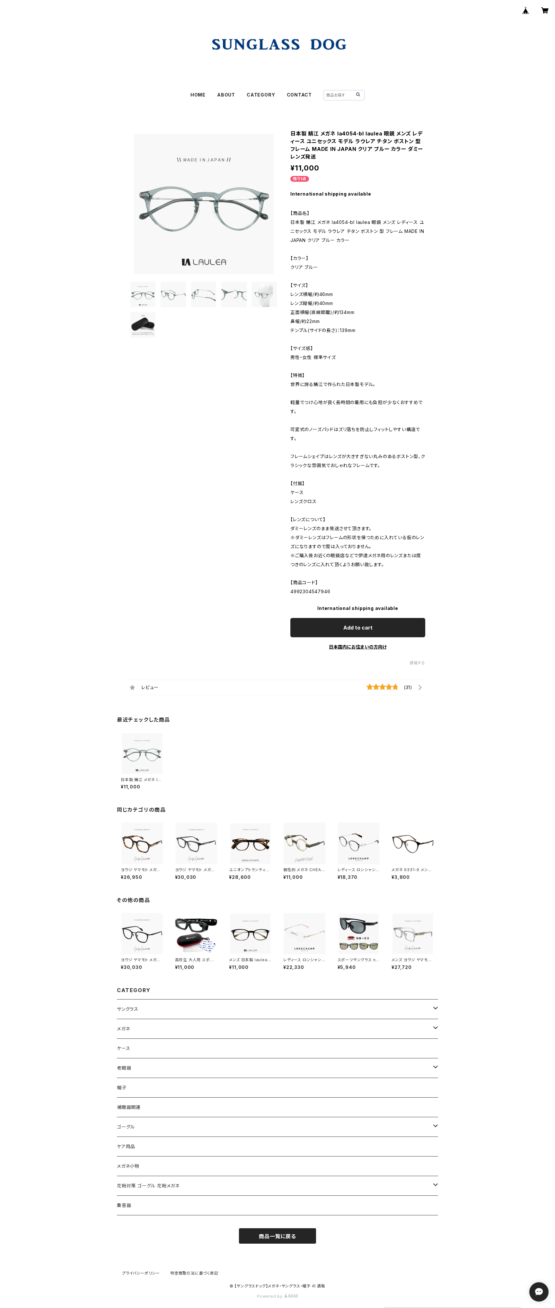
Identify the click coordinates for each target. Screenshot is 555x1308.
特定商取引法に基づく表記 (194, 1273)
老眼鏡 (124, 1068)
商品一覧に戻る (277, 1236)
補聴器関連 (129, 1107)
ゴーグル (126, 1126)
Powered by (270, 1296)
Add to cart (358, 627)
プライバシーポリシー (141, 1273)
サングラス (127, 1009)
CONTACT (299, 94)
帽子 (122, 1087)
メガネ (123, 1028)
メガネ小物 (128, 1166)
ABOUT (226, 94)
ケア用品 (126, 1146)
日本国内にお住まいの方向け (358, 646)
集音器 (124, 1205)
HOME (198, 94)
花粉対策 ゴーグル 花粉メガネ (148, 1185)
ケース (123, 1048)
